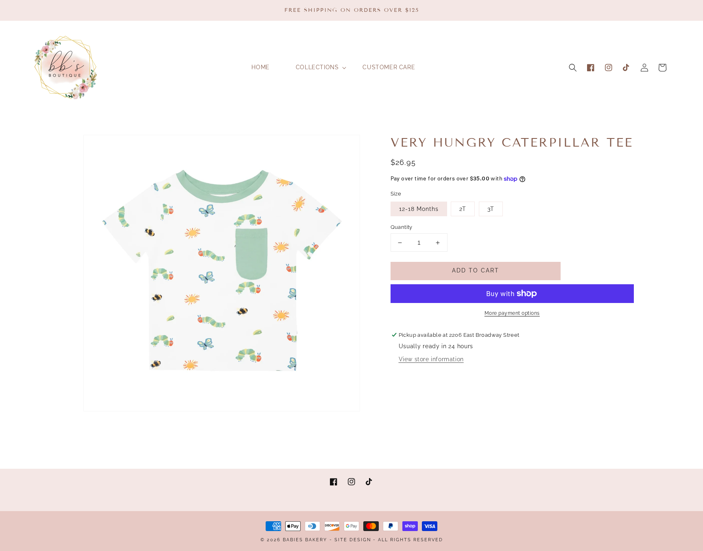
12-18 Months (419, 209)
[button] (573, 68)
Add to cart (475, 270)
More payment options (512, 313)
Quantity (402, 227)
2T (462, 209)
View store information (431, 359)
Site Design (352, 539)
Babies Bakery (305, 539)
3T (490, 209)
